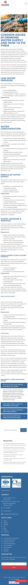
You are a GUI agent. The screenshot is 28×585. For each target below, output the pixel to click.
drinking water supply (7, 66)
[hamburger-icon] (25, 3)
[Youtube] (15, 582)
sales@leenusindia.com (10, 514)
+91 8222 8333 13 (7, 511)
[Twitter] (18, 582)
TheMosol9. (17, 579)
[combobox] (11, 430)
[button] (14, 385)
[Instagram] (13, 582)
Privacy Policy (5, 490)
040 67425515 (6, 508)
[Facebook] (10, 582)
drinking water (11, 211)
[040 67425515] (1, 507)
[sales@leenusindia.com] (1, 514)
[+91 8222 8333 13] (1, 510)
